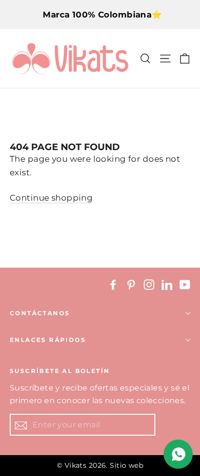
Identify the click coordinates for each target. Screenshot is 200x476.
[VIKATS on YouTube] (185, 284)
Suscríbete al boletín (60, 370)
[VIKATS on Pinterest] (131, 284)
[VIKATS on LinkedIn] (167, 284)
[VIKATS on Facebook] (113, 284)
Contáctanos (40, 313)
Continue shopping (51, 198)
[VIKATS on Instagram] (149, 284)
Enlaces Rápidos (48, 339)
